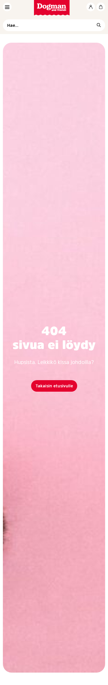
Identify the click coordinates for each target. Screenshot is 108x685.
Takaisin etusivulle (54, 386)
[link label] (54, 7)
